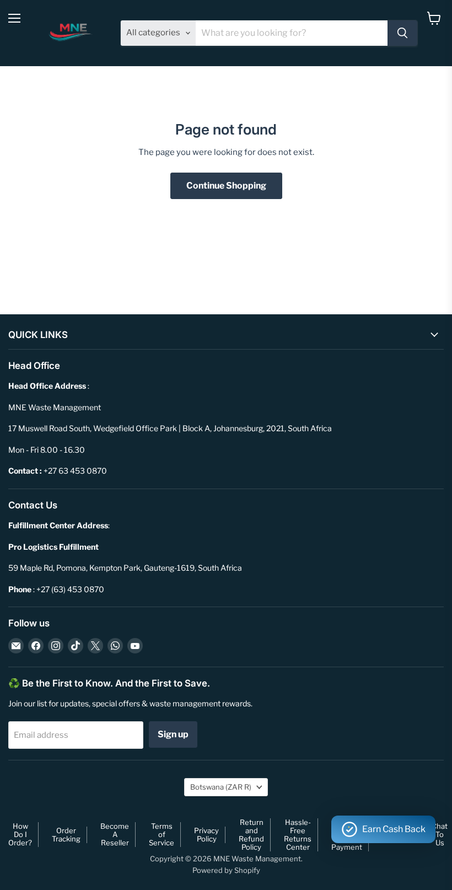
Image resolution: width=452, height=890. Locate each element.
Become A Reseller (114, 834)
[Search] (402, 33)
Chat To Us (440, 834)
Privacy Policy (206, 834)
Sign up (173, 734)
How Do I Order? (20, 834)
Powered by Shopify (226, 870)
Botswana (220, 786)
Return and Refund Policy (251, 834)
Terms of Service (161, 834)
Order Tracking (66, 834)
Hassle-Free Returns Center (297, 834)
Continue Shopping (226, 185)
